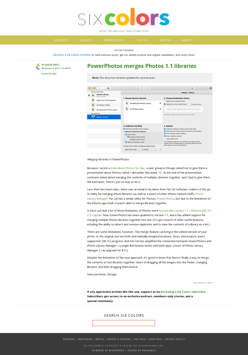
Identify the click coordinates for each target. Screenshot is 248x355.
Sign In (86, 40)
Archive (61, 40)
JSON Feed (155, 339)
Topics (142, 40)
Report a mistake (119, 339)
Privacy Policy (175, 339)
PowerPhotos (165, 198)
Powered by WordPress (108, 350)
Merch (165, 40)
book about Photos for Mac (128, 168)
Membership (114, 40)
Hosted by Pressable (141, 350)
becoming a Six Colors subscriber (183, 291)
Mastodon (85, 339)
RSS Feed (140, 339)
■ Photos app (49, 73)
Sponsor (69, 339)
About (187, 40)
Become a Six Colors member (72, 54)
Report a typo (204, 283)
